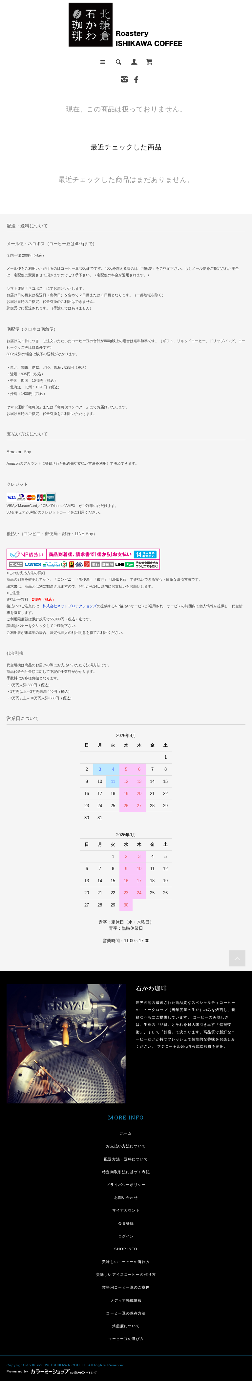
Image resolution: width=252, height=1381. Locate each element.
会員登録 (126, 1223)
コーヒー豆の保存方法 (126, 1313)
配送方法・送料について (126, 1159)
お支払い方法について (126, 1146)
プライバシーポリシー (126, 1185)
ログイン (126, 1236)
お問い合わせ (126, 1197)
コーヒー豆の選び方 (126, 1339)
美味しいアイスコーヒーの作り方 (126, 1274)
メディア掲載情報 (126, 1300)
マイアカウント (126, 1210)
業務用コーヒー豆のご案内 (126, 1287)
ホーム (126, 1133)
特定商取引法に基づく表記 (126, 1172)
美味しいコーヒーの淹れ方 (126, 1262)
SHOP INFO (125, 1249)
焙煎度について (126, 1326)
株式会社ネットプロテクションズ (70, 606)
